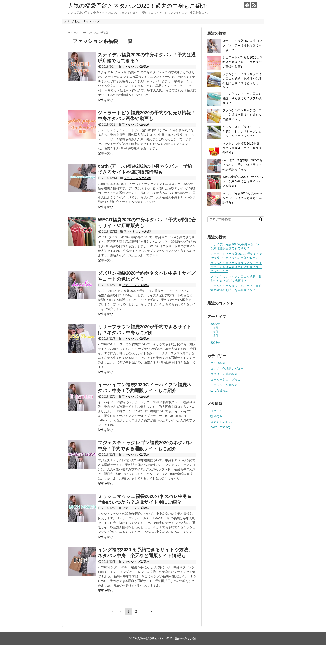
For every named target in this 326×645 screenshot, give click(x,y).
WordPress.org (220, 427)
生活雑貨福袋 (219, 390)
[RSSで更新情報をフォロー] (254, 5)
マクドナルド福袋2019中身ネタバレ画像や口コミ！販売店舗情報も (242, 148)
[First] (112, 611)
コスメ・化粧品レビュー (227, 368)
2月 (215, 335)
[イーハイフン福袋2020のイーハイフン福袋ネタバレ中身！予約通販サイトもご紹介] (82, 396)
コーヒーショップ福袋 (225, 379)
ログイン (216, 410)
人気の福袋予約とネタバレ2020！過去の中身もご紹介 (137, 6)
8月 (215, 327)
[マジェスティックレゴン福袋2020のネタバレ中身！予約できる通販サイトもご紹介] (82, 454)
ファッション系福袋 (135, 66)
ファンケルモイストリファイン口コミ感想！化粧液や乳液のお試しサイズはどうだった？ (236, 267)
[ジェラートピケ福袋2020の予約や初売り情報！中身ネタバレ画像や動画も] (82, 124)
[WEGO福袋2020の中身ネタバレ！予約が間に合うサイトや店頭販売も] (82, 231)
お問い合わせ (72, 21)
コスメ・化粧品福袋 (224, 374)
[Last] (151, 611)
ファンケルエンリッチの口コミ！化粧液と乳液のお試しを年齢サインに (242, 115)
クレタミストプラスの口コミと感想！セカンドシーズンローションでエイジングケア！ (242, 131)
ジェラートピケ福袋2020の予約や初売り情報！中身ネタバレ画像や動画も (242, 62)
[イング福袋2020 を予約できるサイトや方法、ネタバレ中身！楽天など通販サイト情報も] (82, 561)
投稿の (218, 416)
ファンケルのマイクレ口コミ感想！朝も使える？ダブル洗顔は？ (242, 98)
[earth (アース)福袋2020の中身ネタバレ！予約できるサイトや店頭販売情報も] (82, 178)
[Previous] (120, 611)
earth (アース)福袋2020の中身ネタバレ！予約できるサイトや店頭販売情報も (242, 165)
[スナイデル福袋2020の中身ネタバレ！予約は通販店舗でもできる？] (82, 66)
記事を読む (105, 100)
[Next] (143, 611)
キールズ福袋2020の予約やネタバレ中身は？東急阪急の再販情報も (242, 198)
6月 (215, 331)
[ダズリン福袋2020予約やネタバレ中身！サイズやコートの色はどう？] (82, 285)
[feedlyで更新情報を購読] (247, 5)
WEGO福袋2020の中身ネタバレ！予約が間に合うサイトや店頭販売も (242, 181)
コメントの (221, 421)
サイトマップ (91, 21)
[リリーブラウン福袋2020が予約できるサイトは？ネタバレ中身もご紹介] (82, 338)
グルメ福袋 (217, 363)
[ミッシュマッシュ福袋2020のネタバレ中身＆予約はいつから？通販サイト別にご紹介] (82, 508)
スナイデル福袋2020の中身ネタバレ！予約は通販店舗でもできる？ (242, 45)
